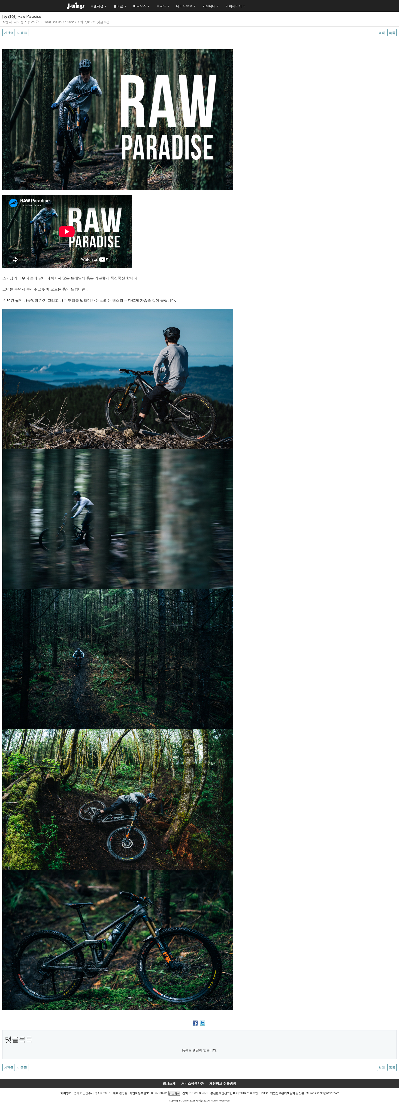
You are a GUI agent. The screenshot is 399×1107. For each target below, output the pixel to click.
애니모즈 (140, 5)
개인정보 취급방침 (222, 1083)
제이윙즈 (20, 21)
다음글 (22, 32)
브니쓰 (161, 5)
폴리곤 (118, 5)
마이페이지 (234, 5)
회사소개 (169, 1083)
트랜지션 (97, 5)
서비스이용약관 (192, 1083)
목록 (392, 32)
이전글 (8, 32)
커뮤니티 (209, 5)
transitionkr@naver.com (324, 1093)
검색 (381, 32)
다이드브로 (184, 5)
